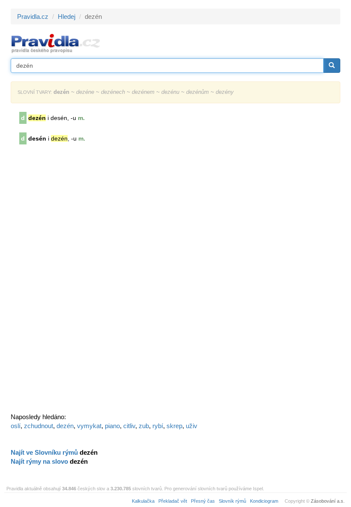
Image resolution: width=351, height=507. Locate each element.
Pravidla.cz (32, 16)
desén (37, 138)
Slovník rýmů (232, 501)
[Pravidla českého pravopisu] (56, 43)
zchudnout (38, 425)
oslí (16, 425)
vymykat (89, 425)
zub (144, 425)
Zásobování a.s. (328, 501)
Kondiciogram (264, 501)
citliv (129, 425)
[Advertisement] (75, 281)
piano (112, 425)
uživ (191, 425)
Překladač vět (172, 501)
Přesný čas (203, 501)
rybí (157, 425)
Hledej (66, 16)
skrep (174, 425)
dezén (65, 425)
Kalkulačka (143, 501)
